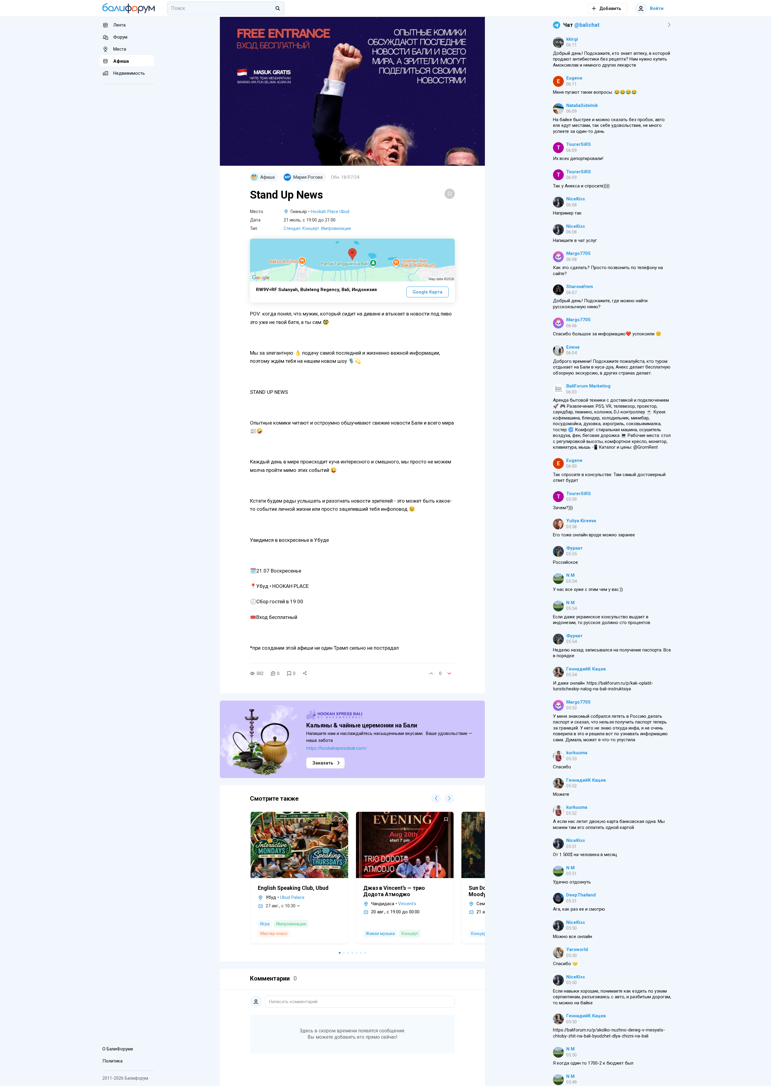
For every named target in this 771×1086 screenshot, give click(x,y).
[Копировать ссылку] (305, 673)
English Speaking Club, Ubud (293, 888)
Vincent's (407, 903)
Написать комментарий (293, 1001)
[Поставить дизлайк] (449, 673)
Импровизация (336, 228)
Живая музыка (380, 933)
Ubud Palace (292, 897)
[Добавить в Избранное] (450, 194)
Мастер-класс (274, 933)
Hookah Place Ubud (330, 211)
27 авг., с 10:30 (280, 906)
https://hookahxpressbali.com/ (336, 748)
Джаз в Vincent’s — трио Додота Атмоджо (394, 891)
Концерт (310, 228)
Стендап (292, 228)
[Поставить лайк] (431, 673)
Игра (265, 923)
